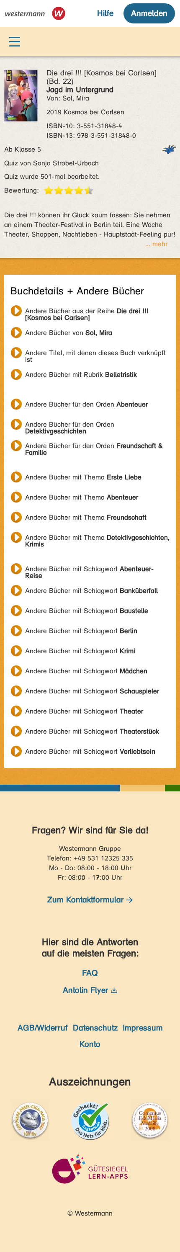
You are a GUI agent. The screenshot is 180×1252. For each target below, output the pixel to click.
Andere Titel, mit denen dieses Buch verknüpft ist (95, 354)
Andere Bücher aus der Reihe (87, 312)
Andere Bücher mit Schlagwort (89, 570)
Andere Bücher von (68, 333)
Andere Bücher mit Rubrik (81, 375)
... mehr (156, 244)
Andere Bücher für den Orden (86, 404)
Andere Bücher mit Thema (83, 477)
